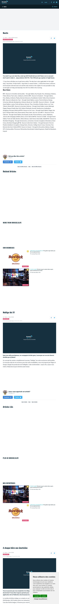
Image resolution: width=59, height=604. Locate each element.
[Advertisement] (29, 19)
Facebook (6, 162)
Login (45, 2)
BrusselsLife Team (11, 41)
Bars (29, 166)
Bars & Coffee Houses (13, 37)
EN (42, 2)
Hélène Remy (9, 556)
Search (55, 6)
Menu (5, 6)
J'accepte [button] (36, 596)
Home (6, 37)
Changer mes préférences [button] (40, 599)
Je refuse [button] (43, 596)
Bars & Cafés (11, 317)
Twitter (17, 162)
